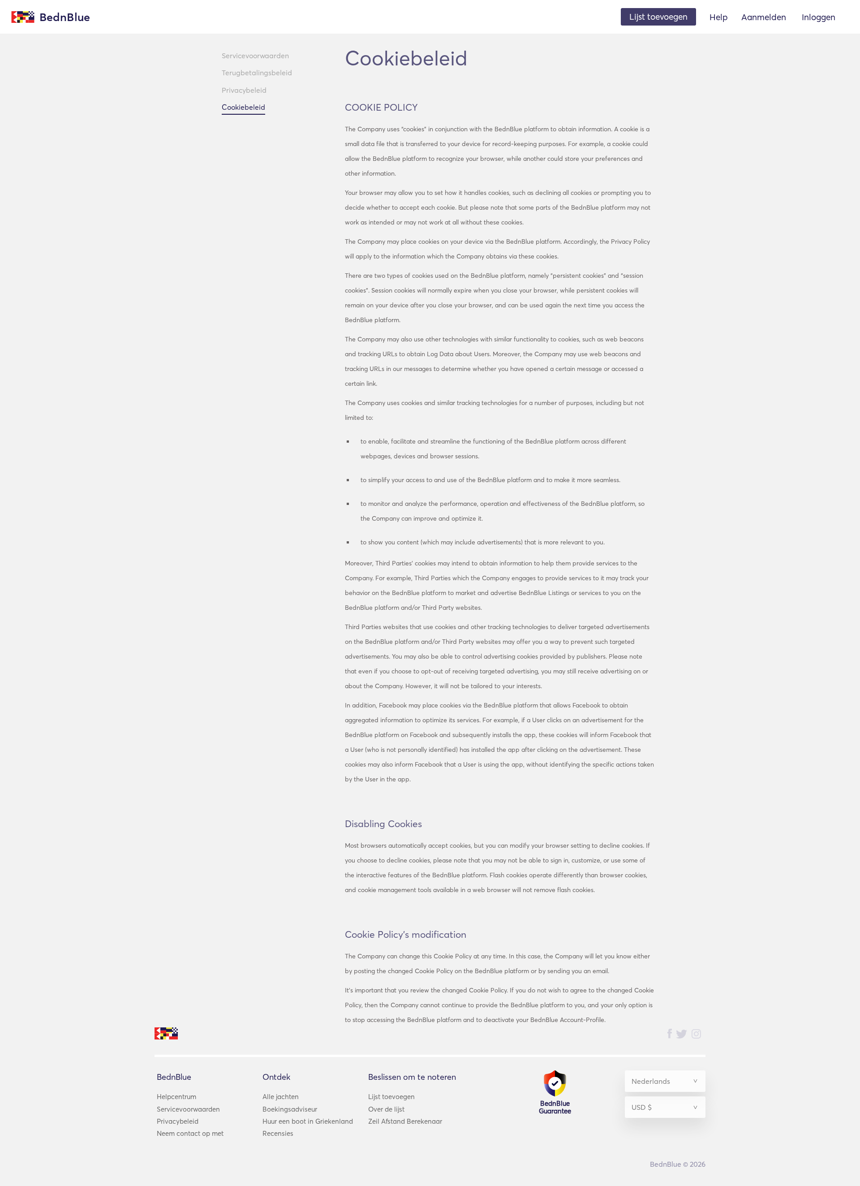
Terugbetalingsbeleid (257, 72)
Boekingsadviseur (289, 1109)
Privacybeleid (244, 90)
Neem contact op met (190, 1133)
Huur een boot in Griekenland (307, 1121)
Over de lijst (386, 1109)
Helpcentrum (176, 1096)
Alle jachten (280, 1096)
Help (719, 17)
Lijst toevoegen (391, 1096)
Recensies (277, 1133)
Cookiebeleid (243, 107)
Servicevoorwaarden (255, 55)
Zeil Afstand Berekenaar (405, 1121)
